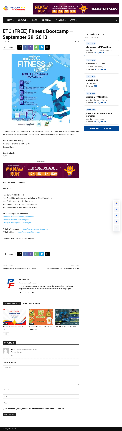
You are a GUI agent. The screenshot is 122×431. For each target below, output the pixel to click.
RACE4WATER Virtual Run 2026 (65, 327)
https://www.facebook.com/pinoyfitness (18, 217)
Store (72, 20)
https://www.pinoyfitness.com (28, 283)
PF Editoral (8, 42)
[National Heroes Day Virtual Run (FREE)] (14, 317)
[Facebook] (25, 47)
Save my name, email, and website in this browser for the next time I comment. (34, 409)
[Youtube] (34, 292)
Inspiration (46, 20)
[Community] (116, 221)
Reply (12, 355)
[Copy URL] (19, 47)
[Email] (47, 47)
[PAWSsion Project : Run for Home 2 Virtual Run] (41, 317)
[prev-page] (4, 333)
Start (9, 20)
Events (5, 323)
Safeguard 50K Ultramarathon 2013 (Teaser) (20, 268)
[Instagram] (25, 292)
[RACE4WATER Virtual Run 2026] (67, 317)
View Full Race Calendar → (101, 128)
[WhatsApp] (36, 47)
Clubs (34, 20)
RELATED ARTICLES (12, 304)
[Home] (116, 203)
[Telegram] (41, 47)
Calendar (22, 20)
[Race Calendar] (116, 209)
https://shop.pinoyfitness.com (28, 232)
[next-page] (7, 333)
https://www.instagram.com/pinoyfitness (18, 223)
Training (60, 20)
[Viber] (30, 47)
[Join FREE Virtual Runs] (116, 215)
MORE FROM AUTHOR (31, 304)
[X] (30, 292)
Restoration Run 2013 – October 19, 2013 (63, 268)
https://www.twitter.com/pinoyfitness (17, 220)
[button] (116, 20)
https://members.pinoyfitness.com (35, 229)
